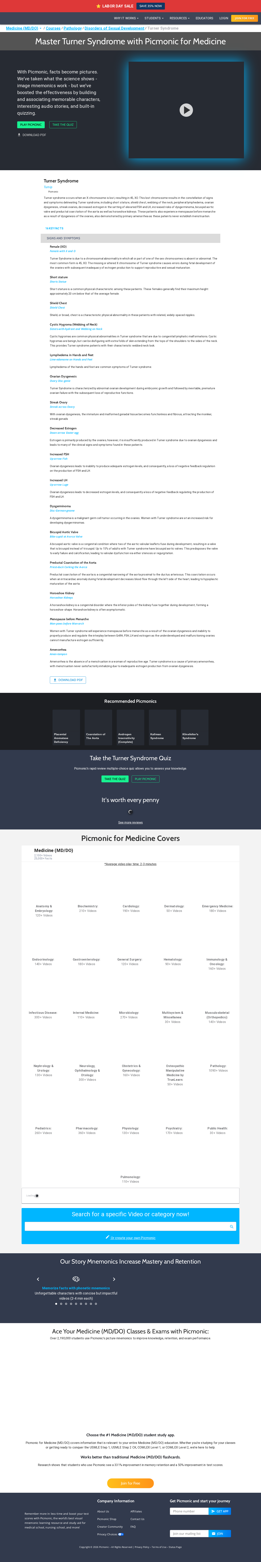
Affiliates (136, 1511)
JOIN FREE (244, 18)
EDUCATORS (204, 18)
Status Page (175, 1547)
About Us (103, 1511)
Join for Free (130, 1483)
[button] (130, 1386)
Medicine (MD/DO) (22, 28)
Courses (53, 28)
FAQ (133, 1526)
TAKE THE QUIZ (63, 125)
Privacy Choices (107, 1534)
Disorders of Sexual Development (114, 28)
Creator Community (110, 1526)
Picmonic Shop (106, 1519)
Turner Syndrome (162, 28)
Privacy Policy (142, 1547)
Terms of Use (159, 1547)
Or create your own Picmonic (133, 1238)
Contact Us (137, 1519)
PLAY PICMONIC (31, 125)
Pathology (73, 28)
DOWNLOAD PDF (34, 135)
